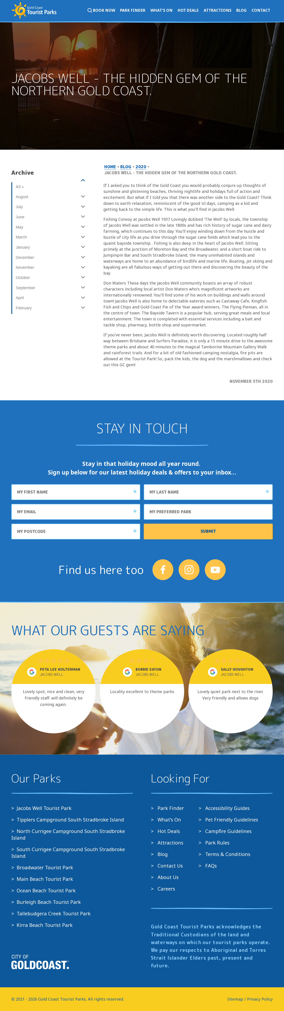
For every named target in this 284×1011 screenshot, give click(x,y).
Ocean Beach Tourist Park (46, 890)
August (22, 197)
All (19, 186)
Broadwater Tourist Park (45, 867)
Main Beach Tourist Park (45, 878)
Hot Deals (188, 10)
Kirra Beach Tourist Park (45, 925)
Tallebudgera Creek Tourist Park (54, 913)
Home (110, 167)
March (21, 237)
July (19, 207)
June (20, 217)
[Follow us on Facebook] (162, 569)
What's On (161, 10)
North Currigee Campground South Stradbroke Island (68, 834)
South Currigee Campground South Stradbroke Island (68, 852)
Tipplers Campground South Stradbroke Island (70, 819)
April (20, 298)
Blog (241, 10)
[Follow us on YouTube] (215, 569)
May (19, 227)
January (23, 247)
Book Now (104, 10)
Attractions (217, 10)
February (24, 308)
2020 (141, 167)
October (23, 277)
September (25, 288)
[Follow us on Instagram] (189, 569)
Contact (261, 10)
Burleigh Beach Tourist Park (49, 902)
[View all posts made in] (50, 180)
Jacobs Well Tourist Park (44, 808)
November (25, 267)
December (25, 257)
